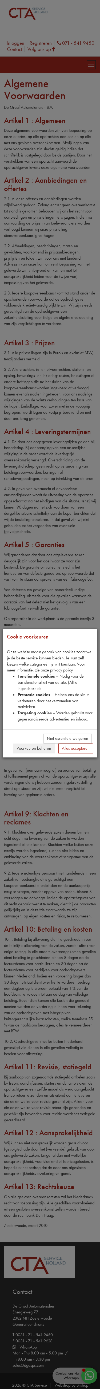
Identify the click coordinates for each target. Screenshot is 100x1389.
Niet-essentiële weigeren (67, 738)
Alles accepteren (76, 748)
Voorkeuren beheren (34, 748)
